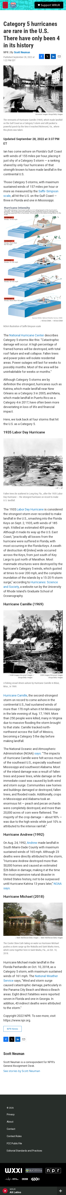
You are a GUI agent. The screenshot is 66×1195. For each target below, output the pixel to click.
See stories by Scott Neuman (21, 1071)
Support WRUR (50, 5)
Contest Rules (14, 1136)
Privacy (11, 1114)
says (37, 753)
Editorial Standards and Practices (24, 1150)
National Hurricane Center (27, 335)
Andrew (32, 842)
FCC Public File (14, 1143)
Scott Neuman (22, 52)
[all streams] (61, 1191)
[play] (5, 1190)
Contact (11, 1129)
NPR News (12, 1028)
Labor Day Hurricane (30, 509)
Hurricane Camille (15, 695)
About (10, 1122)
